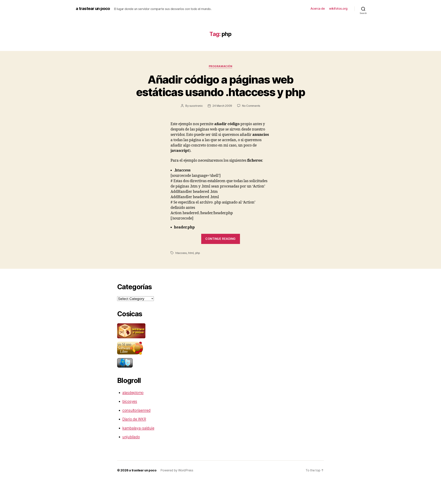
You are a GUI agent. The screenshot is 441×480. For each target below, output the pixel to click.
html (191, 253)
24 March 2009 (222, 105)
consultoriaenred (136, 410)
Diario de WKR (134, 419)
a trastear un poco (93, 9)
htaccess (181, 253)
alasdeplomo (132, 392)
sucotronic (196, 105)
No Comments (251, 105)
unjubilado (131, 437)
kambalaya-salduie (138, 428)
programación (220, 66)
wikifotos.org (338, 8)
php (197, 253)
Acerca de (317, 8)
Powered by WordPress (176, 470)
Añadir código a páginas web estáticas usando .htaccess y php (220, 86)
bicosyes (129, 401)
